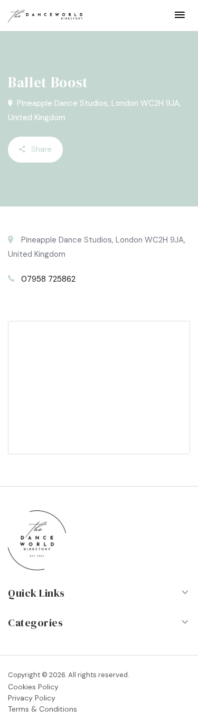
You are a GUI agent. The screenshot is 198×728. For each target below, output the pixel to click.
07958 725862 (48, 279)
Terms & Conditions (42, 709)
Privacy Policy (31, 698)
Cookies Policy (33, 686)
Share (40, 149)
